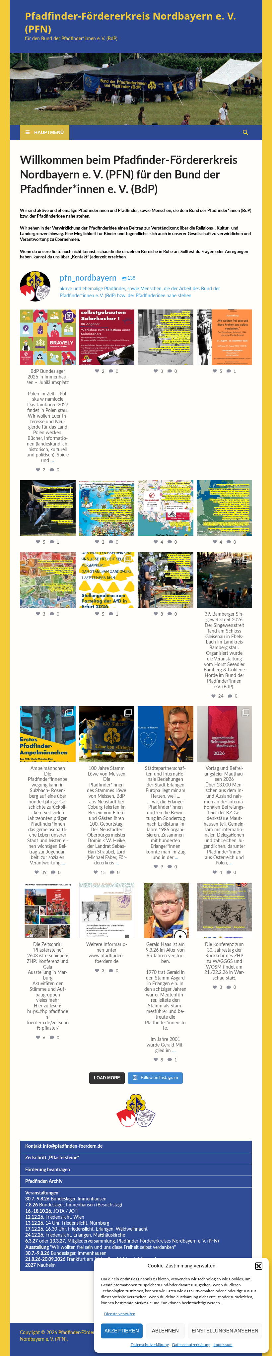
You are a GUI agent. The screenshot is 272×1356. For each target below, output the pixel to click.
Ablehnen (165, 1330)
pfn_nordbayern (47, 315)
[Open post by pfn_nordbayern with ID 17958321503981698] (48, 337)
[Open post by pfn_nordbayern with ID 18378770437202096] (165, 580)
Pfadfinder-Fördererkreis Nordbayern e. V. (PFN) (130, 22)
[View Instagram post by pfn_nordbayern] (69, 359)
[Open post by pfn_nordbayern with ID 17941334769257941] (224, 508)
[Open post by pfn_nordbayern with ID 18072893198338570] (107, 580)
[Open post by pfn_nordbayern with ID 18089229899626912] (48, 580)
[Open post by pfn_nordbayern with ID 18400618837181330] (165, 910)
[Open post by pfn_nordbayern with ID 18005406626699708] (224, 910)
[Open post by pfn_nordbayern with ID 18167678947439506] (165, 508)
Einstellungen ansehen (225, 1330)
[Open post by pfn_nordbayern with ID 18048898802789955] (107, 508)
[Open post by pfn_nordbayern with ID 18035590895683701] (224, 337)
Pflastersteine (63, 1158)
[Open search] (245, 133)
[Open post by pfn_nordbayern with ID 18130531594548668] (107, 910)
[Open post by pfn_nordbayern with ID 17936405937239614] (48, 910)
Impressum (223, 1345)
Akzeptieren (121, 1330)
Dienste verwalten (119, 1314)
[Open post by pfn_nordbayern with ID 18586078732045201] (165, 734)
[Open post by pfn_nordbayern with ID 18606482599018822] (48, 734)
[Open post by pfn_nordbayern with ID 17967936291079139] (224, 734)
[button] (258, 1266)
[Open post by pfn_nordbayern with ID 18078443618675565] (48, 508)
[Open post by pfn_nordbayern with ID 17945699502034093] (224, 580)
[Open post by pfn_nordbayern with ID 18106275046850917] (107, 337)
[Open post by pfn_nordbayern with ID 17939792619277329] (165, 337)
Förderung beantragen (47, 1170)
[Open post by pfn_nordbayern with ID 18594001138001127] (107, 734)
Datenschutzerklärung (150, 1345)
